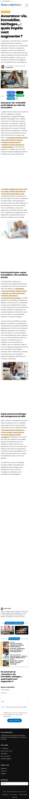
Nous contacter (5, 756)
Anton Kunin (7, 608)
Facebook (4, 768)
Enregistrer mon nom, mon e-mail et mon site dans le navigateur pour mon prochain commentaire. (15, 714)
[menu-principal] (26, 4)
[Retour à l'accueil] (11, 5)
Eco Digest (5, 12)
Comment (4, 692)
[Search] (26, 783)
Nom (2, 701)
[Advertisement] (14, 171)
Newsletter (4, 753)
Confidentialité (5, 794)
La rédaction (4, 748)
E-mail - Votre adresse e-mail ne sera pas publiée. (14, 707)
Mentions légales (6, 758)
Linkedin (3, 773)
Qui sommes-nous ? (7, 751)
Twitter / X (4, 771)
